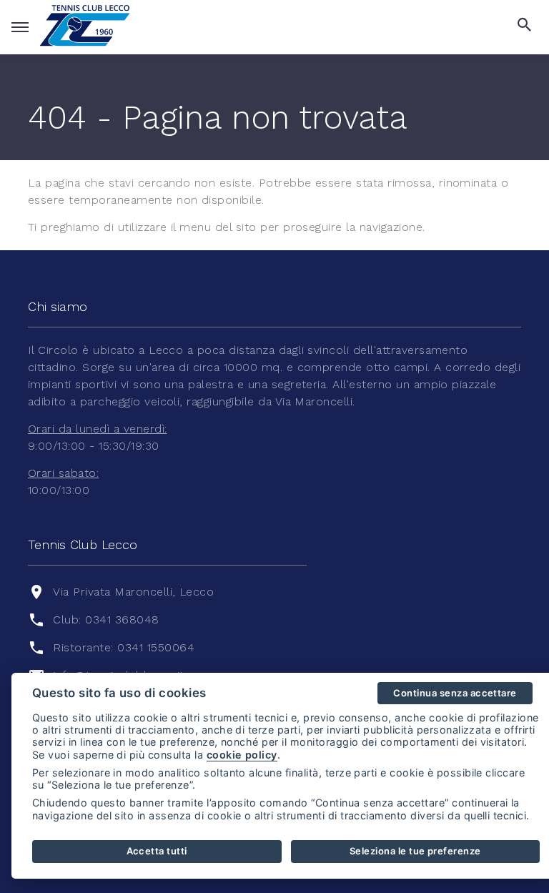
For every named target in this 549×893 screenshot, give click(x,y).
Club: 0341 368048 (106, 619)
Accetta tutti (157, 851)
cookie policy (242, 755)
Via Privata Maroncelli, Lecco (133, 591)
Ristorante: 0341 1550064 (123, 647)
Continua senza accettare (455, 693)
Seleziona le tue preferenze (415, 851)
